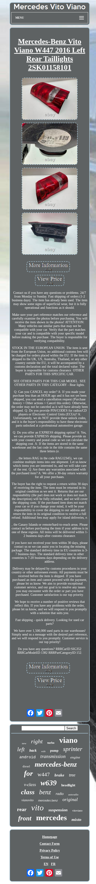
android (27, 757)
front (24, 818)
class (27, 792)
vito (37, 807)
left (21, 749)
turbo (51, 742)
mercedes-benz (56, 764)
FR (53, 864)
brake (59, 775)
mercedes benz (48, 800)
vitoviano (77, 810)
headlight (68, 785)
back (33, 750)
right (37, 741)
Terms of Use (50, 857)
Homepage (49, 837)
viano (68, 740)
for (28, 773)
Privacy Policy (50, 850)
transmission (53, 756)
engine (75, 757)
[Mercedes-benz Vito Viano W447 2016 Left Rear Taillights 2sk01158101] (49, 99)
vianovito (27, 800)
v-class (30, 784)
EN (46, 864)
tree (72, 775)
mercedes (51, 817)
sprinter (72, 749)
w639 (49, 783)
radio (60, 794)
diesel (26, 766)
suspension (58, 810)
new (24, 743)
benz (45, 792)
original (70, 799)
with (43, 751)
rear (22, 809)
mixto (76, 819)
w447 (44, 774)
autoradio (73, 794)
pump (54, 750)
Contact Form (50, 843)
